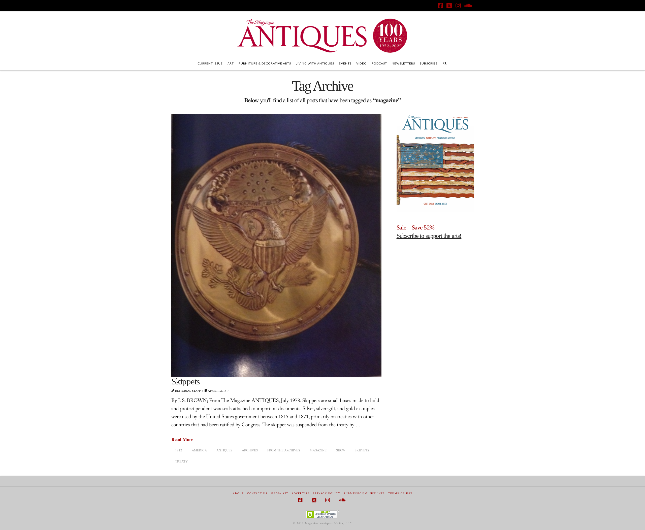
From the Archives (283, 450)
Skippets (185, 381)
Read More (182, 439)
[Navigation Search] (445, 62)
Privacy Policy (326, 493)
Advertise (301, 493)
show (340, 450)
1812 (178, 450)
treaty (181, 461)
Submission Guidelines (364, 493)
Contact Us (257, 493)
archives (250, 450)
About (238, 493)
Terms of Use (400, 493)
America (199, 450)
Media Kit (279, 493)
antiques (224, 450)
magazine (318, 450)
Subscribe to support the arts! (429, 236)
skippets (362, 450)
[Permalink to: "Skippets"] (276, 245)
